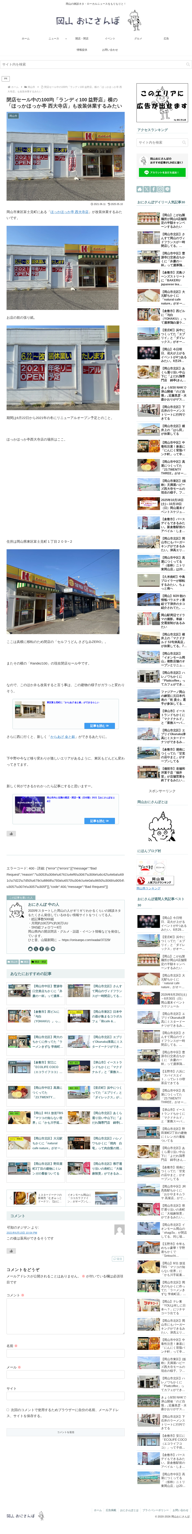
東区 (26, 962)
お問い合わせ (180, 1510)
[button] (188, 64)
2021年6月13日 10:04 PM (22, 1232)
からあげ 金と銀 (62, 737)
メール (14, 1367)
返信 (119, 1258)
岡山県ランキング (148, 888)
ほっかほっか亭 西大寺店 (69, 212)
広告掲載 (111, 1510)
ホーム (98, 1510)
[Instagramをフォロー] (47, 949)
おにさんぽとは (129, 1510)
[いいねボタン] (11, 833)
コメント (15, 1295)
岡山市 (14, 962)
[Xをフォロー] (36, 949)
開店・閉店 (40, 962)
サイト (12, 1388)
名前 (12, 1346)
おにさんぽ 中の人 (43, 904)
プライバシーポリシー (155, 1510)
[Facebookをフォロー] (41, 949)
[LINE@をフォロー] (53, 949)
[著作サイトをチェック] (30, 949)
